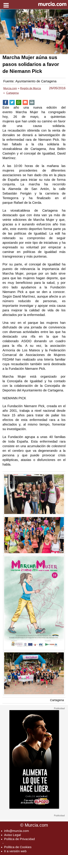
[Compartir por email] (25, 102)
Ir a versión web (15, 851)
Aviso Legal (12, 835)
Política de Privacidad (19, 839)
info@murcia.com (16, 831)
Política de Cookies (18, 847)
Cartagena (57, 700)
